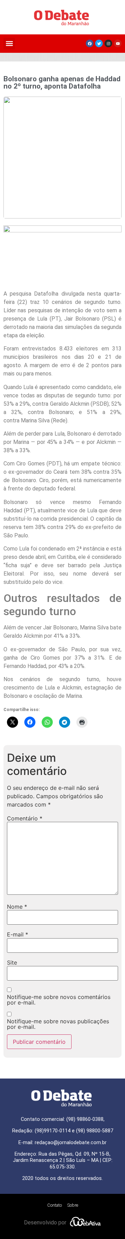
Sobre (72, 1205)
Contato (54, 1205)
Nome (17, 906)
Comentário (24, 818)
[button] (9, 43)
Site (12, 962)
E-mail (17, 934)
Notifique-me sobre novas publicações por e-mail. (58, 1024)
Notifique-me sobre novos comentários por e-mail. (58, 999)
